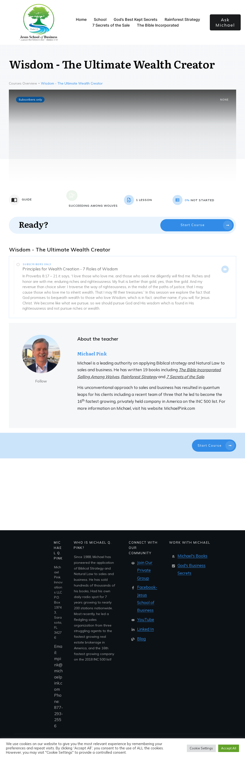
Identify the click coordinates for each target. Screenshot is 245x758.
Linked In (145, 629)
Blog (141, 638)
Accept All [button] (228, 748)
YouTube (145, 619)
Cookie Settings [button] (201, 748)
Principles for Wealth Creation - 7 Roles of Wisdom (70, 268)
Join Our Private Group (144, 570)
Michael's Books (192, 555)
